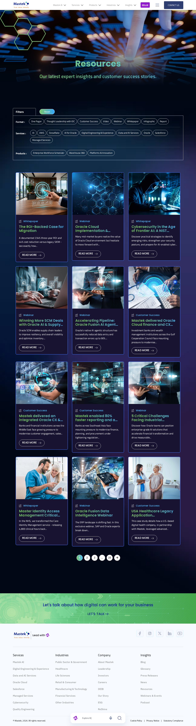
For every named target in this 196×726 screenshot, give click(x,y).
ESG (100, 702)
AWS (41, 133)
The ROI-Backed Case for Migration (41, 228)
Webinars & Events (151, 695)
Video (106, 121)
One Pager (36, 121)
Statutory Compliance (173, 720)
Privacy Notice (152, 720)
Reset (47, 111)
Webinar (118, 121)
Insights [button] (129, 5)
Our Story (103, 695)
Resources (146, 688)
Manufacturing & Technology (71, 688)
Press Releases (149, 675)
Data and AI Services (128, 133)
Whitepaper (133, 121)
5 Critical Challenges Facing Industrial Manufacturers (150, 420)
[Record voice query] (111, 718)
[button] (157, 5)
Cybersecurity (20, 702)
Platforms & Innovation (101, 153)
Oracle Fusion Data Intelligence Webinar (94, 513)
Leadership (104, 668)
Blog (143, 662)
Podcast (145, 702)
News (144, 682)
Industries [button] (111, 5)
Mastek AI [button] (58, 5)
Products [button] (93, 5)
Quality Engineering (23, 709)
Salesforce (160, 133)
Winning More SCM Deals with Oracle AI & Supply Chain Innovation (41, 324)
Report (163, 121)
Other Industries (64, 702)
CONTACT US (173, 5)
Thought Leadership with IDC (61, 121)
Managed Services (41, 140)
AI (33, 133)
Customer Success (89, 121)
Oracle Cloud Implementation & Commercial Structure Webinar (95, 232)
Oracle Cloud (20, 682)
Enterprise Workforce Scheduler (48, 153)
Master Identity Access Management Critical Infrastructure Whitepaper (39, 517)
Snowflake (54, 133)
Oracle (147, 133)
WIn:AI (145, 5)
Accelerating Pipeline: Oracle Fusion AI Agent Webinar (95, 324)
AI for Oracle (70, 133)
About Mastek (105, 662)
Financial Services (65, 695)
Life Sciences (62, 675)
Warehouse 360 (77, 153)
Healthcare (61, 668)
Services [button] (76, 5)
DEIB (101, 688)
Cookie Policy (136, 720)
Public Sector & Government (71, 662)
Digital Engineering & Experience (97, 133)
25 (109, 557)
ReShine (102, 709)
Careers (102, 682)
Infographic (149, 121)
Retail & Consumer (65, 682)
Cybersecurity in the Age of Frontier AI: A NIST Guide (153, 230)
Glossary (145, 668)
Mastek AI (18, 662)
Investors (103, 675)
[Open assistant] (119, 718)
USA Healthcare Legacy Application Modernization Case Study (152, 517)
